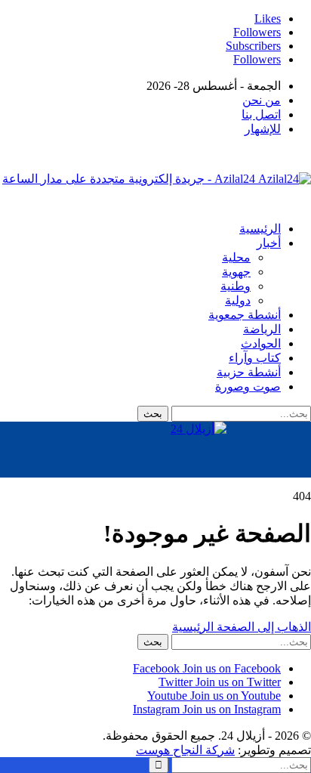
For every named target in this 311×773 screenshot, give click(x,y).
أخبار (269, 243)
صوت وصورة (248, 386)
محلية (236, 257)
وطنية (235, 286)
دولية (238, 300)
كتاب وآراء (255, 357)
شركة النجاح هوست (185, 750)
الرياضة (262, 329)
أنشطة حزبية (249, 372)
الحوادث (261, 343)
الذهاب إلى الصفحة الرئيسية (241, 626)
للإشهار (263, 128)
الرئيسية (260, 228)
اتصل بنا (261, 114)
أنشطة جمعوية (244, 314)
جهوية (236, 271)
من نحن (261, 100)
